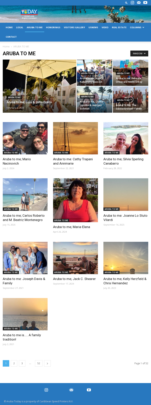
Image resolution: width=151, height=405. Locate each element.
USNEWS (93, 27)
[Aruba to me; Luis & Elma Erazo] (39, 91)
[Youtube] (145, 2)
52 (38, 363)
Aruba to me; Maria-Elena (71, 227)
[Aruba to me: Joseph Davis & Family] (25, 258)
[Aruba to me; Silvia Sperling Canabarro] (125, 138)
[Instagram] (132, 2)
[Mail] (139, 2)
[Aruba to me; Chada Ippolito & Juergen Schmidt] (94, 99)
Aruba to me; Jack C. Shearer (74, 279)
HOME (9, 27)
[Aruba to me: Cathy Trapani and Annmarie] (75, 138)
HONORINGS (53, 27)
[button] (126, 2)
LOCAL (19, 27)
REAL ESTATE (119, 27)
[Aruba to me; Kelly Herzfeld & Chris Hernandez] (125, 258)
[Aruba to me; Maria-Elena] (75, 200)
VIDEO (105, 27)
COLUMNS (135, 27)
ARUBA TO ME (34, 27)
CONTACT (11, 36)
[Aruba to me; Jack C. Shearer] (75, 258)
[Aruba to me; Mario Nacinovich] (25, 138)
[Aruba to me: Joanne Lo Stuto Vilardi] (125, 194)
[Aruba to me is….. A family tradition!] (25, 314)
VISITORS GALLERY (74, 27)
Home (6, 46)
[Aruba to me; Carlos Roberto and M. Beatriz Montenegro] (25, 194)
